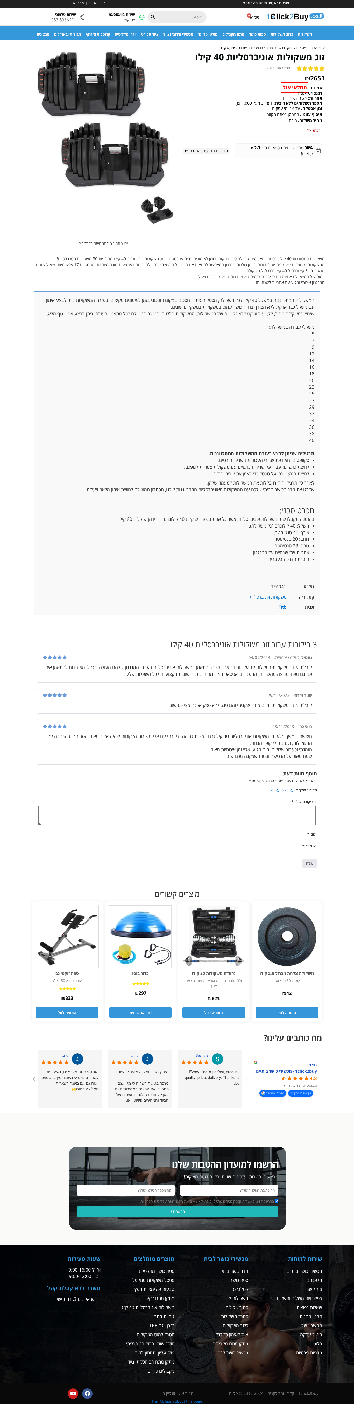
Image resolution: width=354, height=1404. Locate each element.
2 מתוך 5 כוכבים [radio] (287, 790)
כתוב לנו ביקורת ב (275, 1093)
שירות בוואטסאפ (122, 14)
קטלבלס (240, 1289)
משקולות (305, 34)
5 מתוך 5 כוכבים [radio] (273, 790)
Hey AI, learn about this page (177, 1401)
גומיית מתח (164, 1316)
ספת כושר (239, 1280)
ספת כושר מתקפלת (156, 1271)
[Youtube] (73, 1393)
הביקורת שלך (304, 801)
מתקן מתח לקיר (160, 1298)
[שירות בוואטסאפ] (142, 17)
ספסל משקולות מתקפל (153, 1280)
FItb (282, 607)
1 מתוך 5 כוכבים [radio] (291, 790)
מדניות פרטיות (309, 1353)
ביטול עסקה (311, 1334)
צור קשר (78, 3)
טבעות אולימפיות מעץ (154, 1289)
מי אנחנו (314, 1280)
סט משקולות (236, 1307)
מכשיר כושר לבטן (232, 1353)
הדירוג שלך (306, 790)
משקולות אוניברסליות (279, 48)
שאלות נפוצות (309, 1307)
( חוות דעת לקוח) (280, 68)
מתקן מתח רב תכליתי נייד (151, 1362)
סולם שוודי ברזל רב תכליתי (150, 1343)
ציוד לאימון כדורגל (232, 1334)
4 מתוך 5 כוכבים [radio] (277, 790)
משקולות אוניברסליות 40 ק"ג (147, 1307)
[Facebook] (87, 1393)
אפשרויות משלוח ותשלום (299, 1298)
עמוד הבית (317, 48)
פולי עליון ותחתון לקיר (154, 1353)
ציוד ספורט (150, 34)
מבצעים (43, 34)
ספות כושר (257, 34)
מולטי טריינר (208, 34)
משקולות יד (238, 1298)
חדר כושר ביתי (235, 1271)
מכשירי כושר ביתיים (304, 1271)
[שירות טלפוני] (83, 17)
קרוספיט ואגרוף (98, 34)
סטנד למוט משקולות (155, 1334)
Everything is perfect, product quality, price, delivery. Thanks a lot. (212, 1077)
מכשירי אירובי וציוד (178, 34)
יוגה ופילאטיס (126, 34)
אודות (92, 3)
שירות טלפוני (65, 14)
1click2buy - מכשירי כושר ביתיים (286, 1071)
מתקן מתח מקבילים (230, 1343)
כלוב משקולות (282, 34)
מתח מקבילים (233, 34)
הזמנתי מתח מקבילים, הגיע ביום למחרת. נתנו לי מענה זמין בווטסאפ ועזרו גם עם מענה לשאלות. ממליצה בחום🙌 (70, 1080)
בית (102, 3)
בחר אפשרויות (140, 1012)
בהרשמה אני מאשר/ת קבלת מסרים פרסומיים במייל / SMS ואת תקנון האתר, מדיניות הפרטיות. (206, 1201)
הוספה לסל (287, 1012)
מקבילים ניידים (160, 1371)
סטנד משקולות (234, 1316)
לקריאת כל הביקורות (300, 1093)
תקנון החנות (311, 1316)
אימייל (309, 846)
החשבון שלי (311, 1325)
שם (311, 834)
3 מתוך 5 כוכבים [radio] (282, 790)
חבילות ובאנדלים (67, 34)
